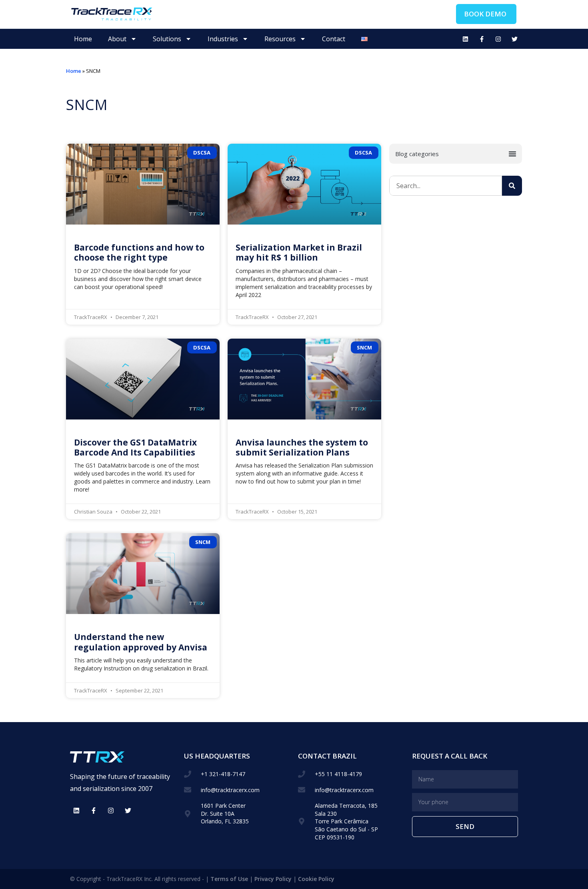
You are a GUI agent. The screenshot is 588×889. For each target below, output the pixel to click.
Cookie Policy (316, 879)
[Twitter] (514, 39)
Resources (280, 38)
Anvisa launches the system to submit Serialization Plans (302, 447)
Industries (223, 38)
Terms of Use (229, 879)
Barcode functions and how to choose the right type (139, 252)
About (117, 38)
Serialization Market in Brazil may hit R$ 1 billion (299, 252)
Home (83, 38)
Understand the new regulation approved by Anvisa (140, 641)
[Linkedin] (465, 39)
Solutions (167, 38)
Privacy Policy (273, 879)
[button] (455, 154)
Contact (333, 38)
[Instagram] (498, 39)
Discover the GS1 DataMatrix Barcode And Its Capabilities (135, 447)
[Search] (512, 186)
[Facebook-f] (482, 39)
